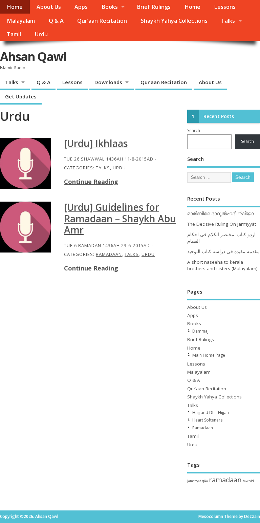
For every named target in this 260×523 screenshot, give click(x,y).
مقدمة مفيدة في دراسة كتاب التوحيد (223, 251)
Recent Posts (218, 116)
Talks (228, 20)
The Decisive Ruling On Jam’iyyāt (221, 224)
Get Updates (21, 96)
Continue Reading (91, 182)
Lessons (225, 7)
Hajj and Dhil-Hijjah (210, 412)
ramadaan (225, 479)
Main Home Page (208, 355)
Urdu (41, 34)
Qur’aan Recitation (102, 20)
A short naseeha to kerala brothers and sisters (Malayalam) (222, 265)
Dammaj (200, 331)
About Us (49, 7)
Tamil (14, 34)
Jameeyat (194, 481)
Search (193, 130)
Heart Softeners (207, 420)
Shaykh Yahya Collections (174, 20)
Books (110, 7)
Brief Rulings (154, 7)
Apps (81, 7)
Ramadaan (109, 254)
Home (15, 7)
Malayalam (21, 20)
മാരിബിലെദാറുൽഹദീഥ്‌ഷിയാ (220, 213)
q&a (205, 481)
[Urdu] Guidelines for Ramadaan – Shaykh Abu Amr (120, 218)
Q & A (56, 20)
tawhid (248, 481)
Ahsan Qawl (33, 56)
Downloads (108, 82)
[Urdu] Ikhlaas (96, 143)
